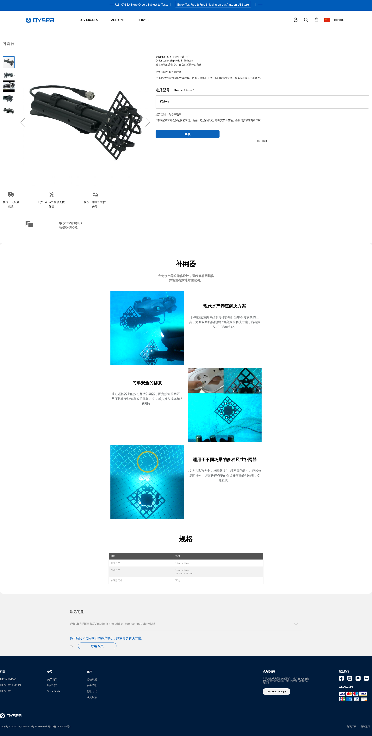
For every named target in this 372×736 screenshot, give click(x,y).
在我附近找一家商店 (190, 64)
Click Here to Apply (276, 691)
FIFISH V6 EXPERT (10, 685)
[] (298, 20)
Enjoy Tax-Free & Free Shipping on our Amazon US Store (213, 4)
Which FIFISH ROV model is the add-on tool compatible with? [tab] (112, 623)
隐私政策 (365, 726)
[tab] (186, 605)
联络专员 (97, 646)
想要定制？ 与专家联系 (168, 72)
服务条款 (92, 685)
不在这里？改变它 (180, 56)
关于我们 (52, 679)
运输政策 (92, 679)
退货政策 (92, 697)
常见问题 (77, 611)
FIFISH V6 (5, 691)
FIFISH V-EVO (8, 679)
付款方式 (92, 691)
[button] (22, 122)
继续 (187, 134)
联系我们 (52, 685)
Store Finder (54, 691)
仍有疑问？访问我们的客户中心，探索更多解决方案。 (107, 638)
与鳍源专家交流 (68, 227)
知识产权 (351, 726)
